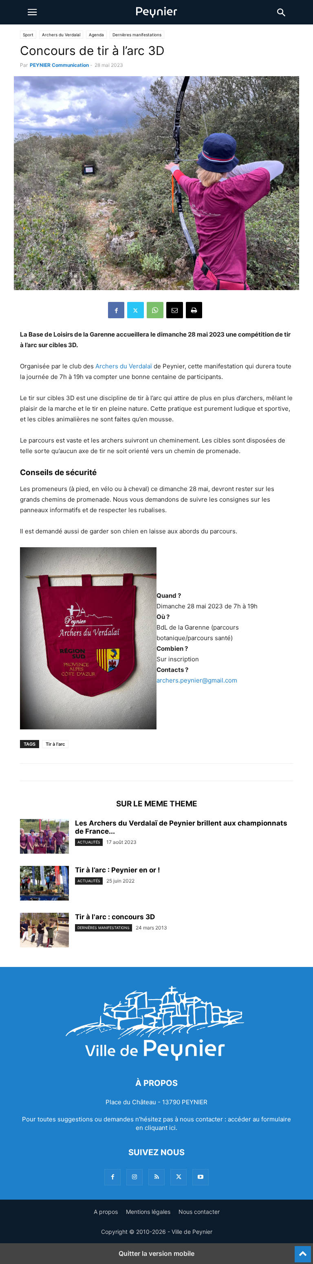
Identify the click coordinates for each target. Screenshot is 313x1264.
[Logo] (156, 1058)
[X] (135, 310)
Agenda (96, 34)
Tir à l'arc (55, 744)
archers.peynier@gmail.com (196, 680)
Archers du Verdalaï (61, 34)
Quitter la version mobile (156, 1253)
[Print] (194, 310)
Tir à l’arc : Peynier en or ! (117, 870)
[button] (32, 12)
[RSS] (156, 1177)
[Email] (174, 310)
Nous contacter (199, 1211)
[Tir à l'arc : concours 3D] (44, 931)
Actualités (88, 842)
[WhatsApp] (155, 310)
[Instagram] (134, 1177)
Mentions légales (148, 1211)
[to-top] (303, 1250)
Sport (28, 34)
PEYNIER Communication (59, 65)
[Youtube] (200, 1177)
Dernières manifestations (136, 34)
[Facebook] (116, 310)
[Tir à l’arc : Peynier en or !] (44, 884)
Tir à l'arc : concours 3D (115, 917)
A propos (106, 1211)
